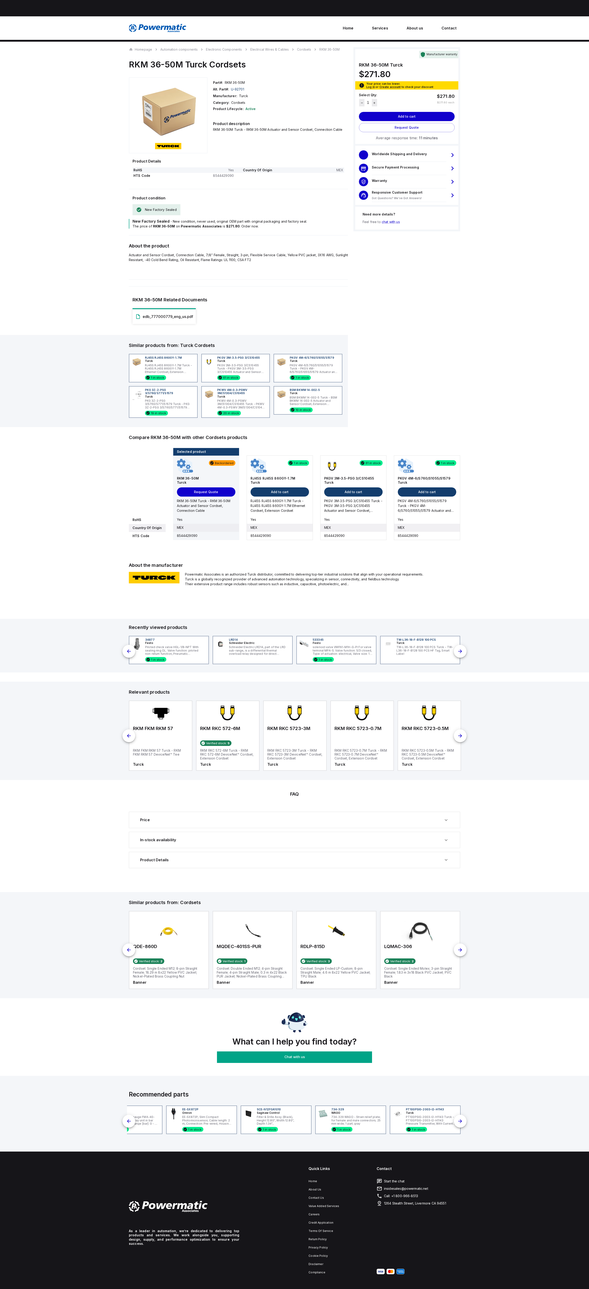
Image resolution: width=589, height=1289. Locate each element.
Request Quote (407, 128)
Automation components (179, 49)
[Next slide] (460, 651)
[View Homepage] (157, 28)
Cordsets (304, 49)
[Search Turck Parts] (154, 582)
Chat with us (294, 1057)
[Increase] (374, 103)
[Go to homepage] (184, 1206)
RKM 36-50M (329, 49)
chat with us (391, 222)
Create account (390, 87)
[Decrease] (361, 103)
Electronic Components (224, 49)
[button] (406, 155)
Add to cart (407, 117)
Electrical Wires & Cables (269, 49)
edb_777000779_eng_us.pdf (168, 316)
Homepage (143, 49)
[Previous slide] (128, 651)
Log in (370, 87)
